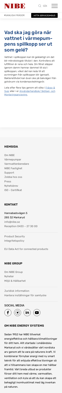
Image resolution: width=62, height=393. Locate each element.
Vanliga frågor (15, 15)
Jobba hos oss (13, 177)
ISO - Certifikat (13, 190)
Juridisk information (16, 290)
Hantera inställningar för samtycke (25, 295)
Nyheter (9, 276)
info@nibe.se (12, 221)
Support (9, 172)
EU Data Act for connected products (26, 249)
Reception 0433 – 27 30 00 (21, 226)
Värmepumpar (12, 159)
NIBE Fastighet (13, 168)
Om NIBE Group (13, 272)
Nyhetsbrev (11, 185)
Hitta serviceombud (44, 15)
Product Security (14, 236)
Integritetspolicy (14, 240)
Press (7, 181)
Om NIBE (9, 155)
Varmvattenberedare (16, 163)
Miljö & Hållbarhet (15, 280)
